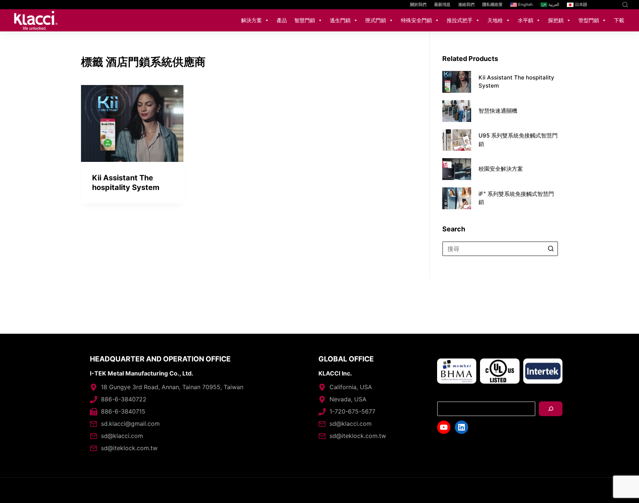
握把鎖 (556, 20)
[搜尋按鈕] (550, 248)
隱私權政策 (492, 4)
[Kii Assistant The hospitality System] (132, 123)
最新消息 (442, 4)
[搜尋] (550, 408)
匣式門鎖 (375, 20)
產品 (282, 20)
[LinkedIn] (612, 4)
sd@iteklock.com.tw (129, 448)
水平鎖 (525, 20)
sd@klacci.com (122, 435)
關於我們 (418, 4)
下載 (619, 20)
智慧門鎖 (304, 20)
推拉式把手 (460, 20)
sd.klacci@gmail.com (130, 423)
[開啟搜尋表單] (625, 4)
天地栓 (495, 20)
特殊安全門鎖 (416, 20)
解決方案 (251, 20)
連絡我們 (466, 4)
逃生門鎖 (340, 20)
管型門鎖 (588, 20)
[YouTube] (601, 4)
